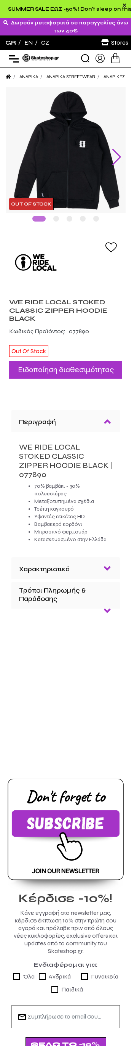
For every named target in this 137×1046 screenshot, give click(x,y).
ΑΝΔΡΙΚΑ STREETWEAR (70, 76)
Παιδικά (72, 983)
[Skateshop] (41, 57)
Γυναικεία (104, 970)
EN (28, 42)
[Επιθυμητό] (111, 241)
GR (10, 42)
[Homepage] (8, 76)
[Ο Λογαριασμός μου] (100, 57)
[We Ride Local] (65, 256)
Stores (119, 42)
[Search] (85, 58)
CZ (45, 42)
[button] (39, 213)
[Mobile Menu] (12, 58)
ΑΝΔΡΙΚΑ (28, 76)
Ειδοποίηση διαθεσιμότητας (66, 364)
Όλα (29, 970)
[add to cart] (115, 58)
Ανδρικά (60, 970)
